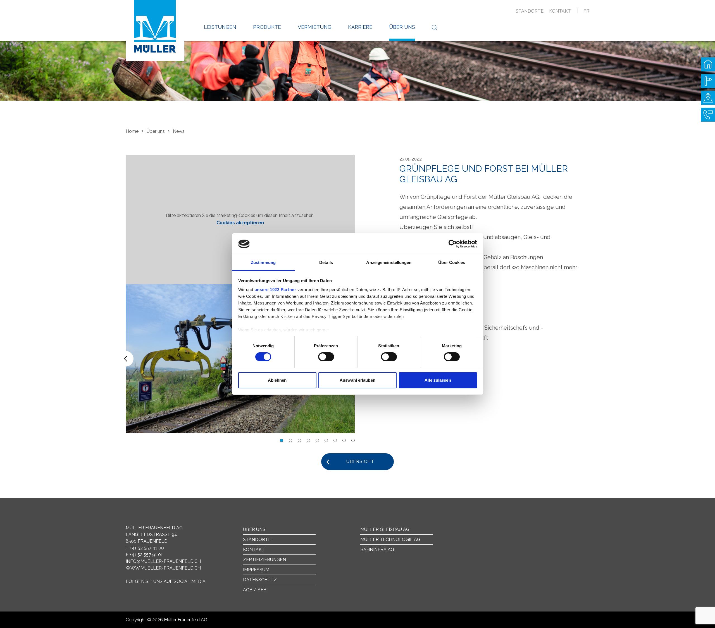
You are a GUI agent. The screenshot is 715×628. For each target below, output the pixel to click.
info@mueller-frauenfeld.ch (163, 561)
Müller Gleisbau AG (384, 529)
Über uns (402, 27)
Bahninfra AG (377, 549)
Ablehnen (277, 380)
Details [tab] (326, 262)
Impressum (256, 569)
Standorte (530, 11)
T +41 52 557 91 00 (145, 548)
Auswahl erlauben (357, 380)
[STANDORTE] (708, 98)
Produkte (267, 27)
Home (132, 131)
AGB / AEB (254, 589)
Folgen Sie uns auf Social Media (166, 581)
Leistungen (220, 27)
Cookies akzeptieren (240, 222)
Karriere (360, 27)
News (179, 131)
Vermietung (314, 27)
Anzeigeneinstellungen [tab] (388, 262)
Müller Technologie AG (390, 539)
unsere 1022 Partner (275, 289)
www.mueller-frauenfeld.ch (163, 568)
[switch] (326, 356)
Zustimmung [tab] (263, 262)
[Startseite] (708, 64)
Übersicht (360, 461)
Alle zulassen (438, 380)
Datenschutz (260, 579)
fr (586, 11)
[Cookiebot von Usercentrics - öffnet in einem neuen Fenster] (452, 244)
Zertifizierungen (264, 559)
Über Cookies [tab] (451, 262)
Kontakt (560, 11)
